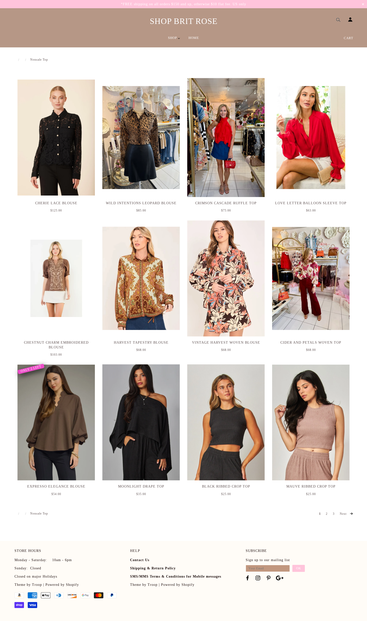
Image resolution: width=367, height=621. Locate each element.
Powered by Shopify (62, 585)
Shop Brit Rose (183, 21)
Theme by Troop (28, 585)
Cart (348, 38)
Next (344, 514)
